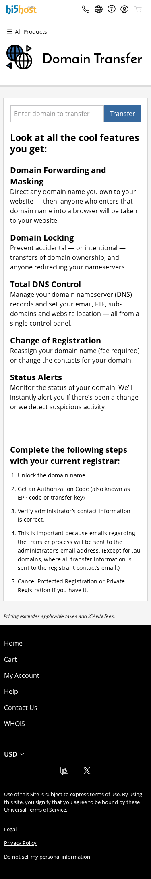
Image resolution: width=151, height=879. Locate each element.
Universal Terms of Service (35, 809)
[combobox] (57, 114)
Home (13, 643)
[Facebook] (64, 773)
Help (11, 691)
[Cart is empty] (138, 9)
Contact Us (20, 707)
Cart (10, 659)
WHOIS (14, 723)
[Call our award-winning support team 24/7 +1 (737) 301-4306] (111, 9)
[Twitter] (87, 773)
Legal (10, 829)
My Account (21, 675)
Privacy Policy (20, 842)
